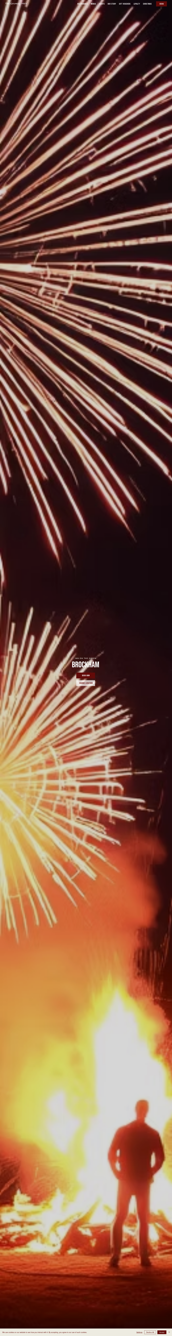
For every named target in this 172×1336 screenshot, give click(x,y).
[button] (85, 683)
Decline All (150, 1332)
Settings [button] (139, 1332)
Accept (161, 1332)
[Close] (169, 1332)
